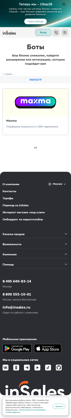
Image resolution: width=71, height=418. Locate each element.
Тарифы (8, 198)
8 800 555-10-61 (17, 294)
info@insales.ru (17, 307)
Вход (43, 32)
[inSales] (9, 32)
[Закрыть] (64, 4)
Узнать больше (35, 21)
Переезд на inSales (16, 205)
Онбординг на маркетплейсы (23, 219)
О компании (11, 184)
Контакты (9, 191)
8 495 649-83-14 (17, 281)
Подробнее (35, 123)
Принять (59, 406)
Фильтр (35, 79)
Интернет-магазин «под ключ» (24, 212)
